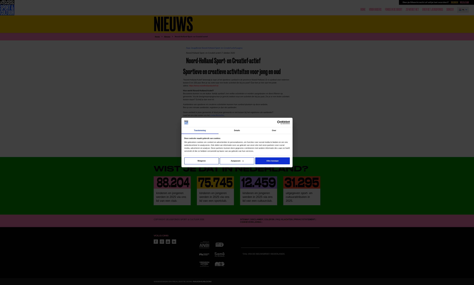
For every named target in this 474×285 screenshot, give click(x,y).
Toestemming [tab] (200, 130)
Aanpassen (235, 161)
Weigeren (202, 161)
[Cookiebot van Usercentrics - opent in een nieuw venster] (279, 122)
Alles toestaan (272, 161)
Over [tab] (274, 130)
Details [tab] (237, 130)
